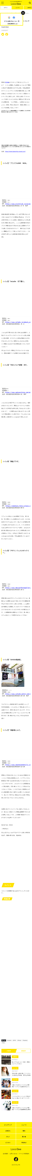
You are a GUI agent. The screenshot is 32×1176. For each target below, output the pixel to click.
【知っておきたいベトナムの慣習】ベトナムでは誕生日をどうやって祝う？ (21, 1086)
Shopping (25, 1040)
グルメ (8, 1137)
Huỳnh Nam (5, 27)
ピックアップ (8, 1125)
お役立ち (15, 1056)
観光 (24, 1131)
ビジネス (7, 1142)
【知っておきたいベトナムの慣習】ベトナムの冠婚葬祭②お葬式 (21, 1108)
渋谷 (7, 82)
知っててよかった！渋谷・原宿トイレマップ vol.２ (21, 1063)
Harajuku (9, 1040)
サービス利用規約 (24, 1153)
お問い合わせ (13, 1153)
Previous (0, 7)
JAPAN (14, 1040)
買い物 (24, 1137)
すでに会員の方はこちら (10, 21)
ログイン (19, 891)
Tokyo (3, 1042)
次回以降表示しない (13, 24)
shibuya (19, 1040)
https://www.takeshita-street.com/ (15, 151)
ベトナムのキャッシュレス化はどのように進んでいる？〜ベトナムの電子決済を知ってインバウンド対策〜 (21, 1097)
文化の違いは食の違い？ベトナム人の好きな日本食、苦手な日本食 (21, 1074)
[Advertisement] (16, 59)
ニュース (15, 1068)
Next (31, 7)
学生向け (24, 1142)
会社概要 (5, 1153)
